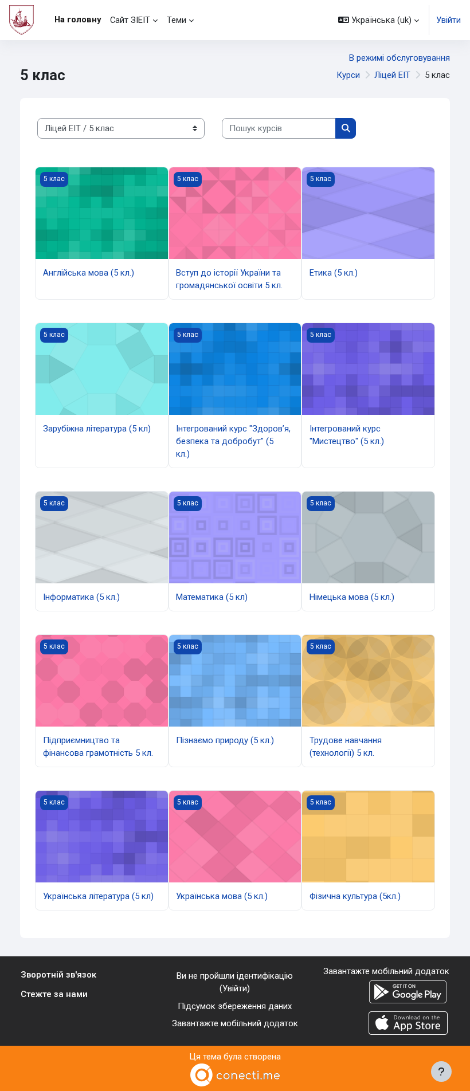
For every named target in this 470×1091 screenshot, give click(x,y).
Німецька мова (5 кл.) (352, 597)
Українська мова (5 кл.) (222, 896)
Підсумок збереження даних (235, 1006)
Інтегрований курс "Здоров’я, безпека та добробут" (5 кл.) (233, 441)
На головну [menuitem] (77, 19)
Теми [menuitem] (176, 20)
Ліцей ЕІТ (392, 75)
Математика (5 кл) (212, 597)
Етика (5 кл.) (334, 273)
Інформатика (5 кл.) (81, 597)
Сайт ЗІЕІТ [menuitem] (130, 20)
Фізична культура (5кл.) (355, 896)
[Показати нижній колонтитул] (441, 1071)
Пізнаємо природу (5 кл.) (225, 740)
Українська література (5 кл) (98, 896)
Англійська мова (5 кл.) (88, 273)
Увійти (448, 20)
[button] (378, 20)
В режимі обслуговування (399, 58)
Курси (348, 75)
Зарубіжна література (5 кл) (97, 428)
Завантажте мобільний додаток (235, 1023)
